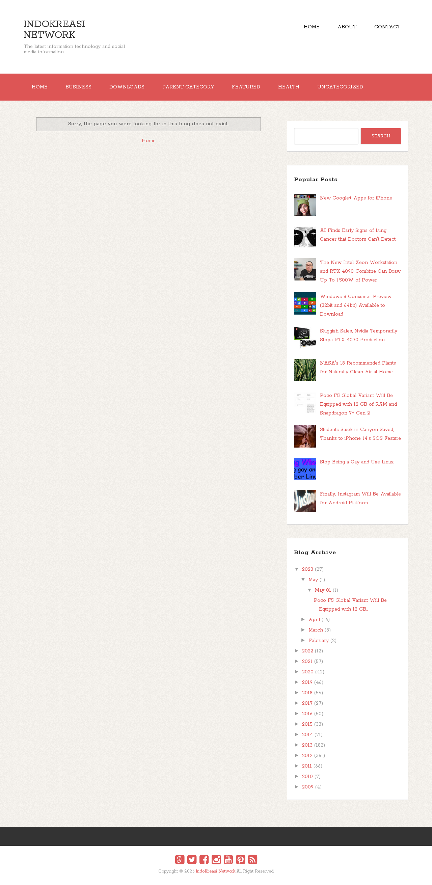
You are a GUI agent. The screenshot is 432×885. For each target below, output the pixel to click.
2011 (307, 766)
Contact (387, 27)
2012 (307, 756)
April (314, 620)
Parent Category (188, 87)
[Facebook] (204, 861)
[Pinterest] (240, 861)
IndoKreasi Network (54, 29)
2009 (308, 787)
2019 (307, 682)
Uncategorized (340, 87)
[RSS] (252, 861)
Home (312, 27)
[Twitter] (191, 861)
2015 (307, 724)
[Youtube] (228, 861)
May (313, 580)
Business (78, 87)
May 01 (323, 590)
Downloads (126, 87)
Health (288, 87)
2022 (307, 651)
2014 (307, 735)
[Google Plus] (179, 861)
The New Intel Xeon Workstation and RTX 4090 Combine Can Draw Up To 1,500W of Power (360, 271)
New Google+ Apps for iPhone (356, 198)
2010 (307, 777)
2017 (307, 703)
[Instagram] (216, 861)
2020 (308, 672)
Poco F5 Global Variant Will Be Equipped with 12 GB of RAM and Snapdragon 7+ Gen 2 (358, 404)
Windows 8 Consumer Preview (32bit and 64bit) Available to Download (356, 305)
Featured (246, 87)
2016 (307, 714)
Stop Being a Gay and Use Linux (357, 462)
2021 (307, 662)
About (347, 27)
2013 (307, 745)
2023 (307, 569)
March (315, 630)
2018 (307, 693)
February (318, 641)
